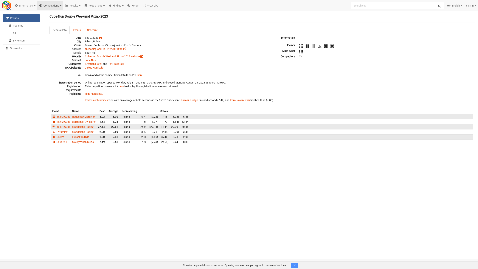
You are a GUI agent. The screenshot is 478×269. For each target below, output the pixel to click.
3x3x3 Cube (63, 116)
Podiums (17, 25)
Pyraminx (62, 131)
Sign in (470, 5)
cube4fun (90, 60)
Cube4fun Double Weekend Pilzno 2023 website (112, 56)
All (14, 33)
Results (14, 18)
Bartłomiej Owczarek (84, 121)
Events (77, 30)
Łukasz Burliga (189, 100)
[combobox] (397, 5)
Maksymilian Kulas (83, 141)
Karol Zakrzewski (240, 100)
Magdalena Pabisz (83, 126)
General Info (59, 30)
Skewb (60, 136)
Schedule (92, 30)
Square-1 (61, 141)
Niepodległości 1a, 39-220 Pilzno (103, 48)
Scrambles (16, 48)
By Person (18, 40)
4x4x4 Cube (63, 126)
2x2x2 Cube (63, 121)
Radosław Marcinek (96, 100)
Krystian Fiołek (93, 63)
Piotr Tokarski (116, 63)
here (139, 75)
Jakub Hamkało (94, 67)
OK (294, 265)
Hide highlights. (94, 93)
